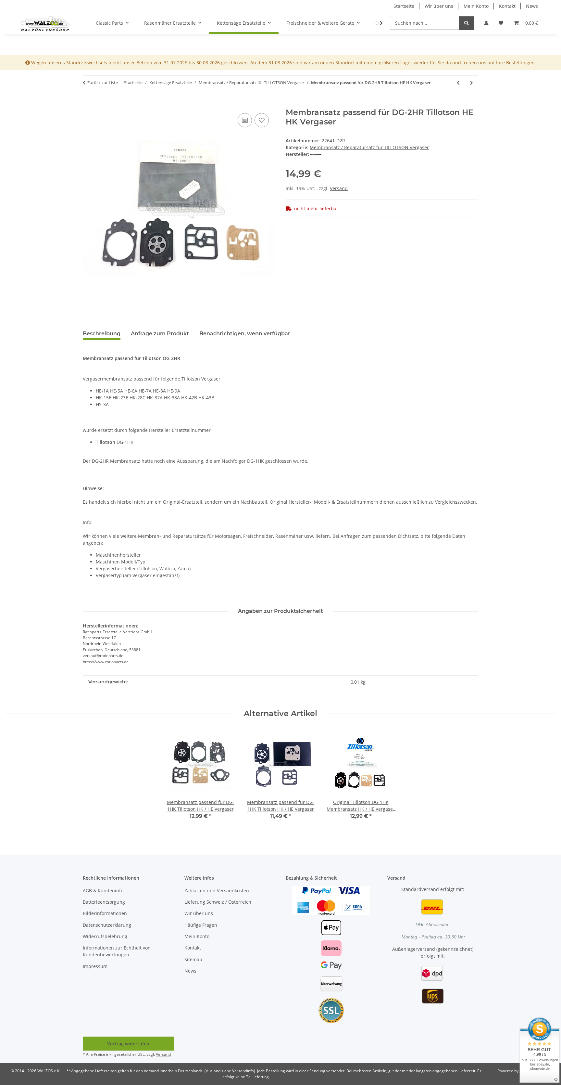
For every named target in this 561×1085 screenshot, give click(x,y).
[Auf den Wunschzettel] (262, 120)
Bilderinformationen (105, 913)
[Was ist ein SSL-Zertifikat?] (331, 1010)
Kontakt (507, 6)
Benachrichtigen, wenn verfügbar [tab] (244, 333)
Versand (339, 188)
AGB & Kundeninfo (103, 890)
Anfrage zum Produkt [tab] (160, 333)
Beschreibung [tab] (101, 333)
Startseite (403, 6)
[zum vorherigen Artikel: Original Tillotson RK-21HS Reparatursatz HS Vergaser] (458, 83)
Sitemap (193, 959)
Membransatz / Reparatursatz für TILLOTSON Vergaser (369, 147)
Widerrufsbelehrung (105, 936)
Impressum (95, 966)
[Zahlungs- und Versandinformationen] (331, 900)
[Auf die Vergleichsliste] (245, 120)
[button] (486, 23)
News (532, 6)
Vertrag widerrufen (128, 1043)
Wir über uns (439, 6)
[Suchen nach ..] (466, 23)
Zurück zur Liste (102, 82)
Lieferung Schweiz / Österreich (217, 902)
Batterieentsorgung (104, 902)
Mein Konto (476, 6)
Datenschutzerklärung (107, 925)
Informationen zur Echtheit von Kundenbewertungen (117, 951)
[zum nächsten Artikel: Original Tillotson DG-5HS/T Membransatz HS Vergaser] (471, 83)
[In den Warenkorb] (88, 104)
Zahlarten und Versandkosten (216, 890)
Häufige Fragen (200, 925)
